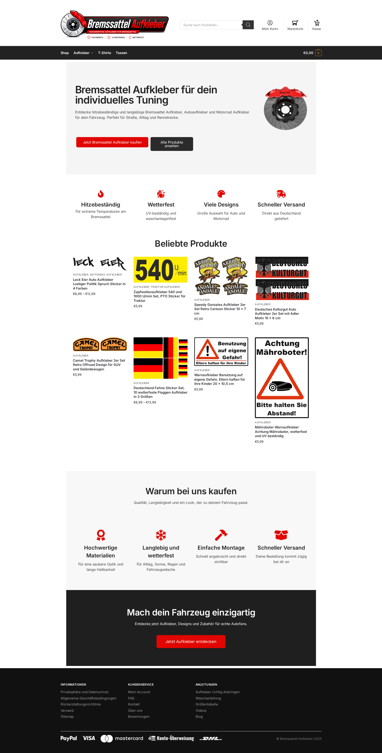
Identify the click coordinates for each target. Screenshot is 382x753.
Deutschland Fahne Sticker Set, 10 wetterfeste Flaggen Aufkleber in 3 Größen (161, 392)
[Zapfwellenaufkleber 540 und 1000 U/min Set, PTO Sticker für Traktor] (161, 270)
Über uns (135, 710)
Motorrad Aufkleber (106, 274)
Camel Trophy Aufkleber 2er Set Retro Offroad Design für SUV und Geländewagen (99, 364)
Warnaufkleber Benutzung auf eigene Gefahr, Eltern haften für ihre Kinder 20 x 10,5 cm (219, 379)
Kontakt (134, 704)
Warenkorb (295, 29)
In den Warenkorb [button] (221, 328)
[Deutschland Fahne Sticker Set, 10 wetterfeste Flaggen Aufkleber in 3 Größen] (161, 358)
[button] (312, 53)
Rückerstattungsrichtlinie (81, 704)
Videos (201, 710)
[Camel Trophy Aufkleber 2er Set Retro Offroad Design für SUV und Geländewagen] (100, 344)
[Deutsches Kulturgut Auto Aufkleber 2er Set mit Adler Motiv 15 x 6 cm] (282, 278)
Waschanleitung (208, 698)
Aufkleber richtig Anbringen (218, 692)
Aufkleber (81, 274)
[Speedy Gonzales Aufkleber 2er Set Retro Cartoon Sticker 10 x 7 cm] (221, 276)
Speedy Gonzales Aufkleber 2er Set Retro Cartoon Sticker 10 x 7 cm (220, 308)
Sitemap (67, 716)
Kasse (316, 29)
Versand (67, 710)
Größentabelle (207, 704)
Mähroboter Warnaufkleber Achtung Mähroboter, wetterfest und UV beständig (281, 431)
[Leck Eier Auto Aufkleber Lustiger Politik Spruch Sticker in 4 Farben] (100, 263)
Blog (199, 716)
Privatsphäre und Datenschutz (85, 692)
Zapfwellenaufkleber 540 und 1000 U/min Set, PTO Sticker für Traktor (160, 296)
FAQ (131, 698)
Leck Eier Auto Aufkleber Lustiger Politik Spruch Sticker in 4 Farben (99, 283)
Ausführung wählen (100, 303)
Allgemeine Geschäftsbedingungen (88, 698)
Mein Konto (270, 29)
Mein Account (139, 692)
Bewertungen (138, 716)
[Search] (248, 24)
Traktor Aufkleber (165, 286)
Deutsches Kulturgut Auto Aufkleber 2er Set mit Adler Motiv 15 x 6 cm (277, 313)
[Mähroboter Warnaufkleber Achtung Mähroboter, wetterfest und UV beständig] (282, 377)
